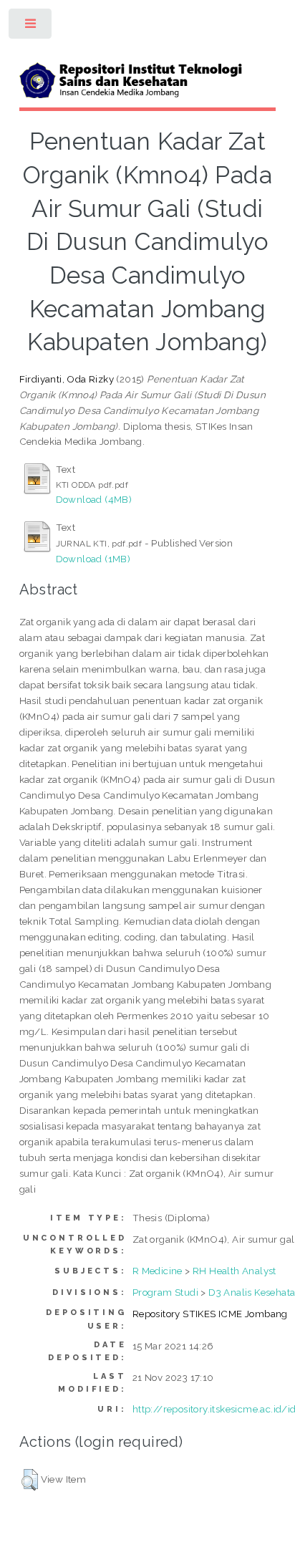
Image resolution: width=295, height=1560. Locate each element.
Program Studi (165, 1292)
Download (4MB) (94, 499)
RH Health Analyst (234, 1270)
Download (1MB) (93, 558)
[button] (29, 1480)
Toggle (31, 27)
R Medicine (157, 1270)
